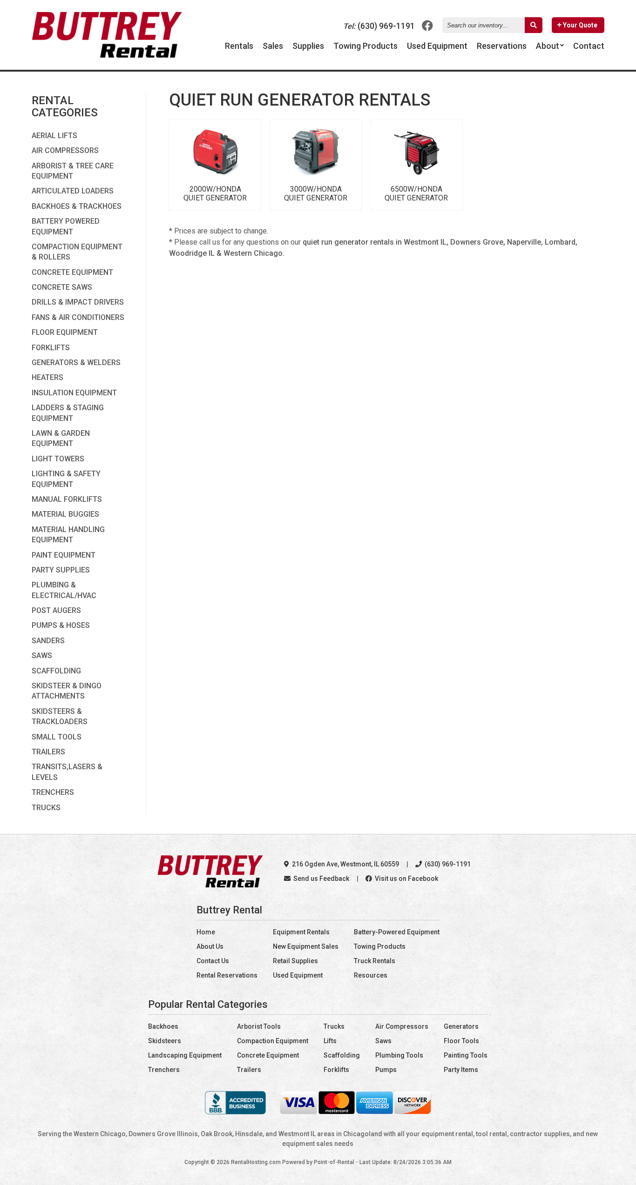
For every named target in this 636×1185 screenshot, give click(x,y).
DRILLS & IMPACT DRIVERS (78, 302)
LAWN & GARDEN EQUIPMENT (61, 438)
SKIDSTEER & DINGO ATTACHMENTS (66, 690)
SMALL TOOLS (56, 736)
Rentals (239, 46)
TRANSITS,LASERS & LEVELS (67, 771)
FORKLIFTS (51, 347)
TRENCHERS (53, 792)
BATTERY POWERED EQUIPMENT (66, 226)
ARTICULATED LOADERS (73, 190)
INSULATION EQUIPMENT (74, 392)
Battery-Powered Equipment (397, 932)
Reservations (502, 46)
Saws (383, 1041)
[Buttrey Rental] (107, 55)
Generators (461, 1026)
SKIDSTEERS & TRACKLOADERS (60, 716)
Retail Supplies (295, 961)
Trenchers (164, 1069)
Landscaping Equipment (185, 1055)
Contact (588, 46)
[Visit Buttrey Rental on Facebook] (427, 25)
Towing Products (365, 46)
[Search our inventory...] (533, 25)
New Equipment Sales (305, 946)
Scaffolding (342, 1055)
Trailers (249, 1069)
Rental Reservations (226, 975)
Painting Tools (465, 1055)
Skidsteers (164, 1041)
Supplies (308, 46)
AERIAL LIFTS (54, 135)
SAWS (42, 655)
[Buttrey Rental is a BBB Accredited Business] (235, 1111)
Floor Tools (461, 1041)
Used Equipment (298, 975)
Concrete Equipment (268, 1055)
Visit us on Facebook (405, 878)
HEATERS (47, 377)
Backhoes (163, 1026)
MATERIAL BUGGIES (65, 514)
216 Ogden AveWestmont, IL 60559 (345, 864)
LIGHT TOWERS (58, 458)
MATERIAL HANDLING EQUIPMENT (68, 534)
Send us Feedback (320, 878)
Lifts (330, 1041)
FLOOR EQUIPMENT (65, 332)
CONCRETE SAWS (62, 287)
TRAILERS (48, 751)
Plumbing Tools (399, 1055)
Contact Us (212, 961)
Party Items (461, 1069)
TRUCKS (46, 807)
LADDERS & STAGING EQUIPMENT (68, 412)
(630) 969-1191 (379, 26)
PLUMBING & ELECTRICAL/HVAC (64, 589)
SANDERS (48, 640)
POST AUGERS (56, 610)
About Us (209, 946)
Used (437, 46)
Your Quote (579, 25)
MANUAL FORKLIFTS (67, 499)
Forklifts (336, 1069)
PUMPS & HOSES (61, 625)
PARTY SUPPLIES (61, 570)
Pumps (386, 1069)
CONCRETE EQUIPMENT (72, 272)
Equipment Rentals (301, 932)
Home (205, 932)
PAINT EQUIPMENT (63, 555)
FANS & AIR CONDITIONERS (78, 317)
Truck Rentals (374, 961)
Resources (370, 975)
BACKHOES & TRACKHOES (77, 206)
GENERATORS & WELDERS (76, 362)
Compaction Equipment (272, 1041)
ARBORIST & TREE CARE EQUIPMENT (73, 170)
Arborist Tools (259, 1026)
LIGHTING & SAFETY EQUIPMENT (66, 478)
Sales (273, 46)
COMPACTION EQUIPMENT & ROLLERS (77, 251)
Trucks (334, 1026)
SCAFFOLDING (56, 670)
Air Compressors (401, 1026)
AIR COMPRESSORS (65, 150)
